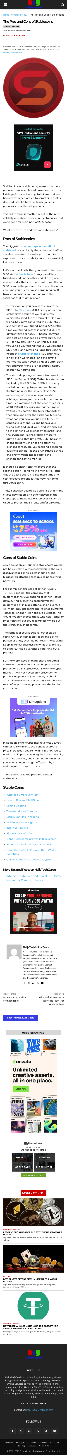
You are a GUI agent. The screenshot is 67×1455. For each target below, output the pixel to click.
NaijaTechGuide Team (16, 35)
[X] (13, 41)
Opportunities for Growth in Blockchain (31, 838)
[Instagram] (29, 982)
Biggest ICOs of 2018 (19, 833)
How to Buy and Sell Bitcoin (23, 800)
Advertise (9, 1442)
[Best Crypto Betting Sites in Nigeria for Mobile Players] (33, 1259)
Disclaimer (55, 1442)
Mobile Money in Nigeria (21, 822)
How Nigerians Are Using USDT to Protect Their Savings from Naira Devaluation (30, 1327)
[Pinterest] (20, 41)
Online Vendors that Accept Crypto (28, 859)
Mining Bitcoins (16, 805)
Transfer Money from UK (21, 811)
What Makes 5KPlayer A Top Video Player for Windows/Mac (51, 1000)
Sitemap (21, 1445)
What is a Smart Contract (22, 794)
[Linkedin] (35, 41)
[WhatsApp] (28, 41)
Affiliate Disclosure (39, 1442)
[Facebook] (6, 41)
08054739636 (39, 1403)
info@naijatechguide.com (39, 1409)
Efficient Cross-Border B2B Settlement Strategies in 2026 (32, 1233)
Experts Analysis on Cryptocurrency (29, 844)
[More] (42, 41)
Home (6, 14)
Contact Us (44, 1445)
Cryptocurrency (19, 14)
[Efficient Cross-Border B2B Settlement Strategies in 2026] (33, 1212)
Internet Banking (17, 827)
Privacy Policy (22, 1442)
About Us (32, 1445)
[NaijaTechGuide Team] (14, 965)
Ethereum (25, 310)
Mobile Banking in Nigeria (22, 816)
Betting (7, 1277)
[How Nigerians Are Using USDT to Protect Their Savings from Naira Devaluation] (33, 1305)
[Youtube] (42, 982)
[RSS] (38, 1431)
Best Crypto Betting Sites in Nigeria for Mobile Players (30, 1280)
